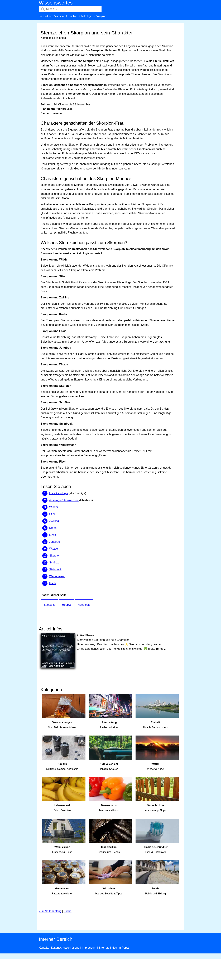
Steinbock (55, 569)
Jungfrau (54, 541)
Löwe (52, 534)
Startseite (59, 16)
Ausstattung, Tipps (155, 808)
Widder (53, 507)
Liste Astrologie (58, 493)
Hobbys (73, 16)
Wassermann (57, 576)
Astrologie (86, 16)
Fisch (52, 583)
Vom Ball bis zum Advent (62, 725)
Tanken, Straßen (109, 766)
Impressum (89, 947)
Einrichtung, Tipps (62, 849)
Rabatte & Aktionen (62, 891)
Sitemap (104, 947)
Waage (53, 548)
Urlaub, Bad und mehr (155, 725)
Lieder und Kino (109, 725)
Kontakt (44, 947)
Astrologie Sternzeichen (64, 500)
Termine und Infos (109, 808)
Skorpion (54, 555)
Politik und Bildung (155, 891)
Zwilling (54, 520)
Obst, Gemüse (62, 808)
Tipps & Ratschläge (155, 849)
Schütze (54, 562)
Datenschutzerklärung (65, 947)
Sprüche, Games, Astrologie (62, 766)
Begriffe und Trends (109, 849)
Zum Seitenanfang (50, 911)
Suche (67, 911)
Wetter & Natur (155, 766)
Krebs (52, 527)
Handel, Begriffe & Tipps (108, 891)
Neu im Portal (120, 947)
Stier (52, 514)
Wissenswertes (56, 3)
